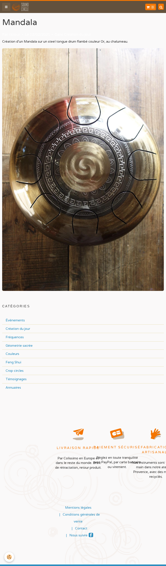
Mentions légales (78, 507)
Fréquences (15, 337)
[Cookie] (9, 557)
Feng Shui (13, 362)
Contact (81, 528)
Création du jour (77, 34)
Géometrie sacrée (19, 345)
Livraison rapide (78, 448)
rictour (14, 34)
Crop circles (15, 370)
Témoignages (16, 379)
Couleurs (12, 353)
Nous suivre (78, 535)
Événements (15, 320)
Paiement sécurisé (116, 447)
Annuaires (13, 387)
